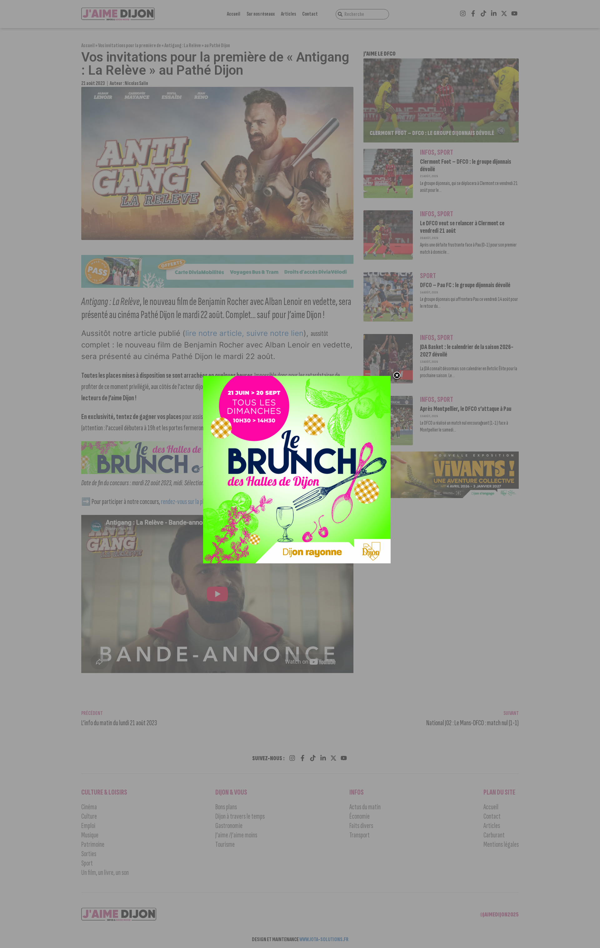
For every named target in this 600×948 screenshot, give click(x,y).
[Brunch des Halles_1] (297, 561)
